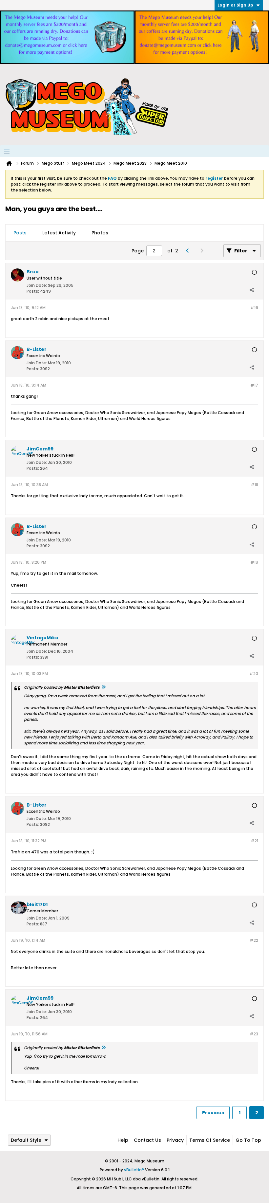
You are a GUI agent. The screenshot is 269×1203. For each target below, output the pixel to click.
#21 (254, 841)
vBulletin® (134, 1170)
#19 (254, 562)
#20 (253, 673)
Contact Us (147, 1140)
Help (122, 1140)
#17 (254, 385)
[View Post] (103, 687)
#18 (254, 484)
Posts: (33, 291)
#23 (254, 1034)
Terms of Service (209, 1140)
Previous (213, 1112)
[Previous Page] (189, 251)
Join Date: (37, 285)
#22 (254, 940)
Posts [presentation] (20, 232)
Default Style (26, 1140)
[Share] (251, 289)
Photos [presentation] (100, 232)
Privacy (175, 1140)
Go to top (248, 1140)
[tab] (20, 233)
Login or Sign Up (235, 5)
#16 (254, 307)
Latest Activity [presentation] (59, 232)
